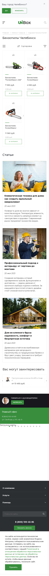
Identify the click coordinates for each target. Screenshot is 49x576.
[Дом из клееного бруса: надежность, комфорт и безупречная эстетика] (24, 313)
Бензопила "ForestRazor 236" (13, 78)
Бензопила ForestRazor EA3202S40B (11, 128)
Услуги (6, 495)
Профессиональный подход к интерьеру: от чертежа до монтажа (21, 266)
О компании (8, 488)
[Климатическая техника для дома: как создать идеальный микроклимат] (24, 176)
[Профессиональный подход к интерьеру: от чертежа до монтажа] (24, 243)
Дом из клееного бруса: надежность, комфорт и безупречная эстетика (18, 335)
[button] (7, 74)
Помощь (7, 502)
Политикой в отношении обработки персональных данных (23, 551)
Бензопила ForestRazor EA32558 (32, 79)
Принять (13, 567)
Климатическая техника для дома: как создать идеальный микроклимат (24, 199)
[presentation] (3, 67)
